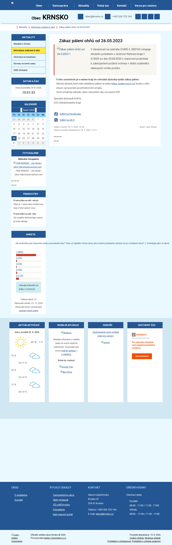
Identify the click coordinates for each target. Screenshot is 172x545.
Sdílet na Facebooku (70, 114)
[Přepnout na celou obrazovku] (57, 136)
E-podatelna (21, 495)
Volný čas (103, 5)
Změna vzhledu (137, 538)
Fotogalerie (59, 509)
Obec (39, 5)
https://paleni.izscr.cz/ (123, 83)
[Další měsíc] (36, 110)
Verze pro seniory (146, 5)
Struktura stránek (153, 538)
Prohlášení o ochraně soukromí (146, 541)
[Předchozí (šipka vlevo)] (55, 140)
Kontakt (122, 5)
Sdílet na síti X (67, 120)
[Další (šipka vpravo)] (57, 140)
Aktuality (83, 5)
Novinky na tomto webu (24, 63)
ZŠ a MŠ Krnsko (61, 504)
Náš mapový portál (63, 514)
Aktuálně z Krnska (22, 44)
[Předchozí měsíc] (21, 110)
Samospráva (60, 5)
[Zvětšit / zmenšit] (60, 136)
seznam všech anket (28, 310)
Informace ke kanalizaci (25, 57)
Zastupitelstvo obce (63, 495)
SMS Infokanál (20, 70)
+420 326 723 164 (122, 16)
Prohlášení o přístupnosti (119, 541)
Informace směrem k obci (43, 27)
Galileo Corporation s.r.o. (55, 538)
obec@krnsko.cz (94, 16)
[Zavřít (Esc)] (55, 136)
